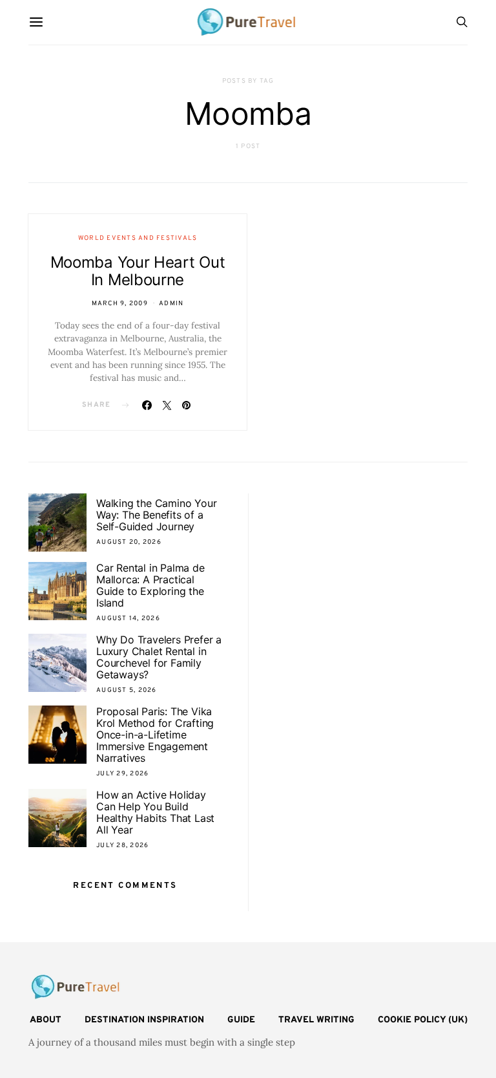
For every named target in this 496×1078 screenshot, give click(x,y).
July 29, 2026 (122, 774)
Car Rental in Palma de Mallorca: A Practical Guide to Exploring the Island (150, 585)
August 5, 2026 (126, 690)
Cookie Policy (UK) (423, 1020)
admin (171, 303)
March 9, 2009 (120, 303)
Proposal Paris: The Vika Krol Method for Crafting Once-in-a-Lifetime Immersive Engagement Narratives (155, 734)
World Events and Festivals (138, 238)
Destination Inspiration (144, 1020)
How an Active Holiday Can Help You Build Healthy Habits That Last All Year (155, 812)
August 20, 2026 (128, 542)
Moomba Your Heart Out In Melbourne (137, 271)
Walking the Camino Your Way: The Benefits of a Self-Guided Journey (156, 515)
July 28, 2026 (122, 845)
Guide (241, 1020)
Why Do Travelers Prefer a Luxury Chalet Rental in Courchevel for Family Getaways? (159, 657)
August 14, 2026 (128, 618)
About (45, 1020)
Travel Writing (316, 1020)
